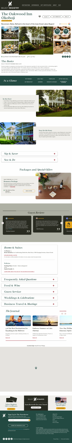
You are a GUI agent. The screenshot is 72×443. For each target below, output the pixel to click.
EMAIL (66, 16)
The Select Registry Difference (58, 418)
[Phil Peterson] (37, 218)
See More (12, 186)
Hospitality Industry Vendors (41, 418)
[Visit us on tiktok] (12, 439)
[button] (40, 17)
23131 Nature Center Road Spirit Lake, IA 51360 (13, 56)
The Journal (55, 421)
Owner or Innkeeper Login (41, 415)
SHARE (46, 16)
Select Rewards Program (57, 416)
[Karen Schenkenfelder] (67, 218)
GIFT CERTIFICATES (46, 5)
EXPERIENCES (35, 5)
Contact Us (55, 415)
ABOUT (55, 5)
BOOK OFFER (29, 190)
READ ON (8, 337)
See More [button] (10, 228)
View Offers (61, 408)
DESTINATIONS (26, 5)
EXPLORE (66, 53)
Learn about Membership (41, 416)
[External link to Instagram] (67, 57)
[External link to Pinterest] (65, 57)
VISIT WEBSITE (56, 16)
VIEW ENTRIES (63, 311)
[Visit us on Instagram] (9, 439)
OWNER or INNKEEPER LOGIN (18, 425)
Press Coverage (56, 422)
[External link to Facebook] (63, 57)
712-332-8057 (32, 56)
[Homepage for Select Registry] (10, 5)
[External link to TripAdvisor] (70, 57)
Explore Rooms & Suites (10, 255)
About (54, 419)
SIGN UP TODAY (36, 407)
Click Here (15, 429)
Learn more (19, 271)
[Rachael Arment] (7, 218)
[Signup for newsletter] (29, 420)
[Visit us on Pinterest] (6, 439)
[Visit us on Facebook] (4, 439)
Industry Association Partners (41, 419)
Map (59, 5)
